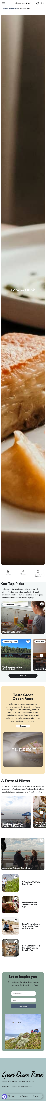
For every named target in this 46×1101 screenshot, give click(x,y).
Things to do (13, 8)
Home (5, 8)
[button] (42, 656)
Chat (37, 1096)
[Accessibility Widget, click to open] (4, 1096)
